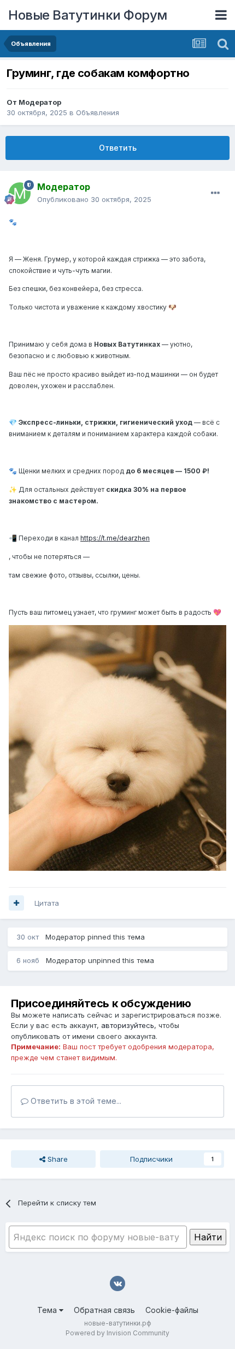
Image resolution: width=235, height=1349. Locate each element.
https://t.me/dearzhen (115, 538)
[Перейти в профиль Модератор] (20, 193)
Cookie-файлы (171, 1310)
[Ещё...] (215, 193)
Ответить (118, 147)
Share (56, 1159)
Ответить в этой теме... (74, 1101)
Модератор (40, 102)
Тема (48, 1310)
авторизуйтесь (127, 1025)
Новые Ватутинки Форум (87, 15)
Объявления (97, 112)
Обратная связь (104, 1310)
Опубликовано (94, 199)
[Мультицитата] (16, 903)
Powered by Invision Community (117, 1333)
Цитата (46, 903)
